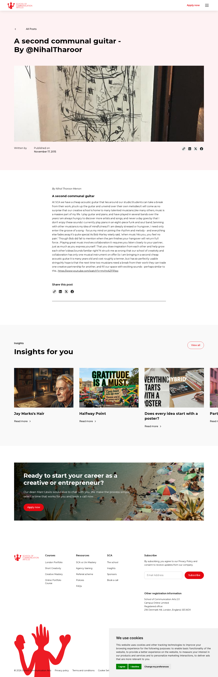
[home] (20, 5)
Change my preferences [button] (156, 666)
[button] (206, 5)
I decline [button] (135, 666)
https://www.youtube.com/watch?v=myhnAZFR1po (88, 270)
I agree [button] (121, 666)
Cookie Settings (106, 670)
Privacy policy (62, 670)
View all (195, 345)
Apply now (193, 5)
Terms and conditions (83, 670)
